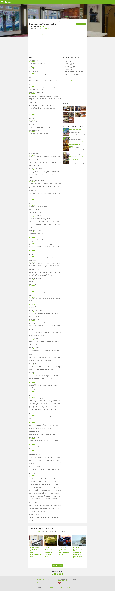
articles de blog (36, 531)
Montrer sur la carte (81, 23)
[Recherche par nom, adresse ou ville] (108, 2)
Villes (38, 582)
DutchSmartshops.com (62, 580)
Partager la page (34, 34)
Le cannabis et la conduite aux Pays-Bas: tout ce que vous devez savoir (64, 551)
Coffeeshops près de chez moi (43, 579)
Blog (38, 584)
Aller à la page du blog (57, 565)
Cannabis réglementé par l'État (71, 76)
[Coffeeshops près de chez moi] (111, 2)
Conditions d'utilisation (56, 587)
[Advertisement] (57, 46)
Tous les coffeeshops (41, 581)
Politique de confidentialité (66, 587)
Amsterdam (48, 21)
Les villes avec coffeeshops (39, 21)
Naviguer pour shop (44, 34)
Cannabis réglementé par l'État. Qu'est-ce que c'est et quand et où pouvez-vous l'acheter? (78, 553)
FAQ (51, 587)
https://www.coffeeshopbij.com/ (71, 78)
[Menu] (113, 1)
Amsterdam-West (55, 21)
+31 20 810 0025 (68, 80)
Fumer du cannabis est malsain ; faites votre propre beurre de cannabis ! (49, 552)
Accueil (30, 21)
